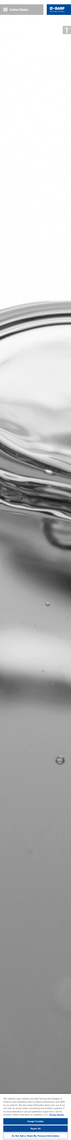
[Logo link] (57, 9)
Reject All (35, 1128)
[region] (35, 1116)
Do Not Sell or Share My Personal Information (35, 1136)
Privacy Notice (56, 1114)
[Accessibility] (67, 30)
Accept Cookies (35, 1121)
